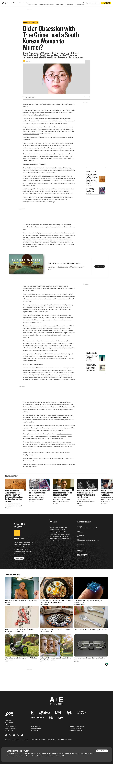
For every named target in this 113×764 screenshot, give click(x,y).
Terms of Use (56, 753)
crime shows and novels (31, 134)
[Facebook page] (6, 735)
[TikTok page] (22, 735)
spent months (27, 170)
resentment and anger (64, 434)
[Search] (83, 3)
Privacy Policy (61, 756)
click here (57, 534)
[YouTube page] (14, 735)
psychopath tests (42, 294)
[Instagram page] (18, 735)
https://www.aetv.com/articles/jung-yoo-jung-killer (88, 540)
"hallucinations (48, 193)
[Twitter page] (10, 735)
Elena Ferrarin (80, 532)
